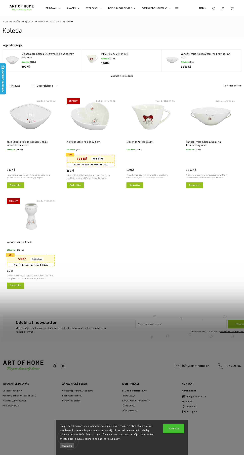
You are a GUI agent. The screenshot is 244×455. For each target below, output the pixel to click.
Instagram (63, 366)
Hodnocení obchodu (72, 395)
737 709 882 (233, 366)
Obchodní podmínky (12, 390)
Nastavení (67, 446)
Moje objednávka (10, 405)
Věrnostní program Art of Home (77, 390)
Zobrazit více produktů (122, 76)
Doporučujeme (45, 86)
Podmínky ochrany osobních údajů (19, 395)
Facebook (54, 366)
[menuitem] (53, 8)
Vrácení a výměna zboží (14, 400)
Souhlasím (173, 428)
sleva (98, 158)
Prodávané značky (71, 400)
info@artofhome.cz (195, 366)
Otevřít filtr (11, 86)
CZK (201, 8)
